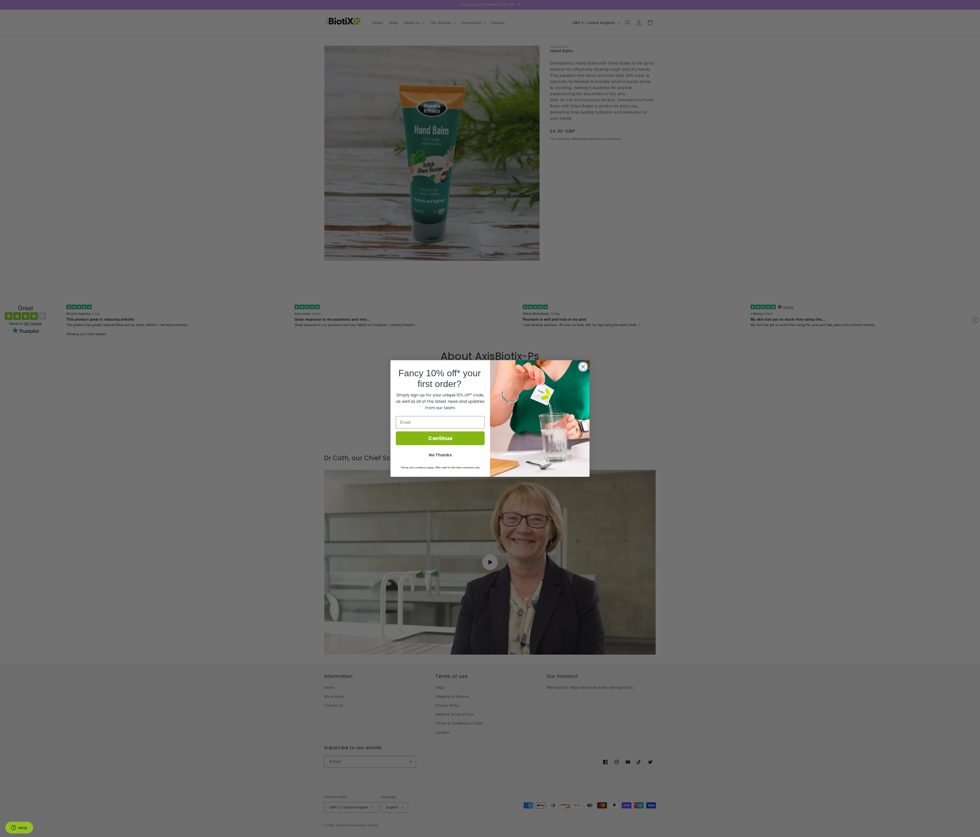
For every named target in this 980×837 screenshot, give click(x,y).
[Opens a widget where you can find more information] (19, 828)
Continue (440, 438)
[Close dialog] (583, 366)
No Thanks (440, 455)
